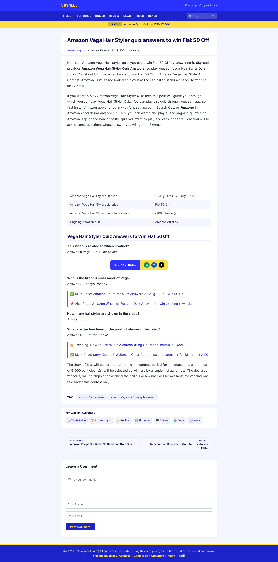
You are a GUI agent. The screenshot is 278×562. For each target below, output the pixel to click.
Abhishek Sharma (98, 50)
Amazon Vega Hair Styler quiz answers (133, 397)
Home (67, 16)
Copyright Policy (163, 555)
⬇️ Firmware (143, 420)
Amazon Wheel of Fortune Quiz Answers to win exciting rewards (142, 303)
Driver (100, 16)
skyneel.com (88, 551)
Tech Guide (83, 16)
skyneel (69, 5)
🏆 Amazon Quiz (101, 420)
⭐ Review (123, 420)
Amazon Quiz (76, 50)
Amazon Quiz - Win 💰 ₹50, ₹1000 (147, 24)
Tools (139, 16)
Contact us (141, 555)
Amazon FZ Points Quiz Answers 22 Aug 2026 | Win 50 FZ (138, 294)
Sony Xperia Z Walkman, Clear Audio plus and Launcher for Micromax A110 (150, 355)
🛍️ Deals (179, 420)
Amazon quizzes (166, 222)
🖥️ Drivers (162, 420)
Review (114, 16)
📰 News (195, 420)
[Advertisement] (139, 160)
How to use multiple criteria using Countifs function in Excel (136, 345)
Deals (152, 16)
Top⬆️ (181, 555)
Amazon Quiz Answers (91, 397)
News (127, 16)
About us (124, 555)
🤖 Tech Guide (76, 420)
